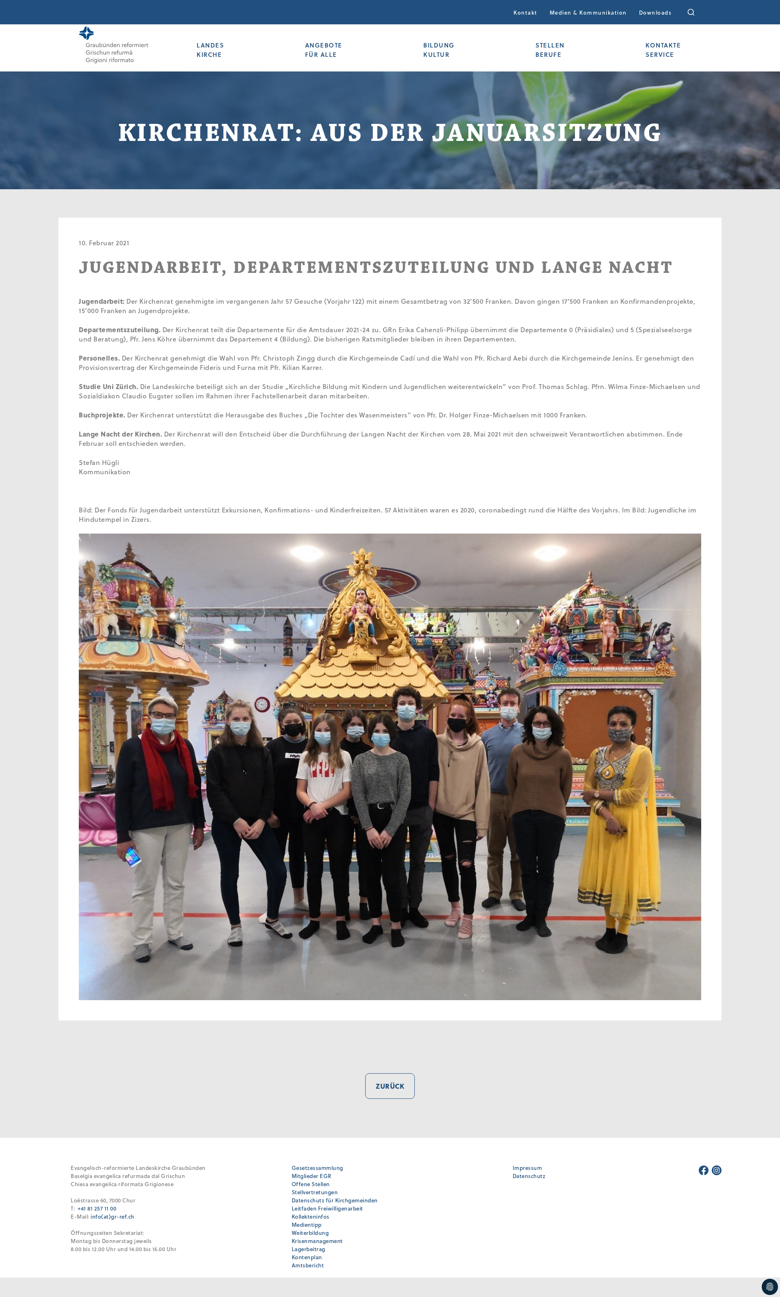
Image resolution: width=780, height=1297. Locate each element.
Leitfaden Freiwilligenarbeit (327, 1208)
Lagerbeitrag (308, 1249)
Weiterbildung (310, 1232)
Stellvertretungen (315, 1192)
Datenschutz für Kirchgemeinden (335, 1200)
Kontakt (525, 12)
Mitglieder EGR (312, 1176)
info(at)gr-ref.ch (112, 1216)
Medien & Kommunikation (588, 12)
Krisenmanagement (317, 1241)
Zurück (390, 1086)
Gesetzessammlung (317, 1168)
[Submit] (696, 12)
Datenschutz (529, 1176)
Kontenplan (307, 1257)
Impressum (527, 1168)
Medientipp (307, 1224)
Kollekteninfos (310, 1216)
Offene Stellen (311, 1184)
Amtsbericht (308, 1265)
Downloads (655, 12)
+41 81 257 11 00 (97, 1208)
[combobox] (696, 12)
